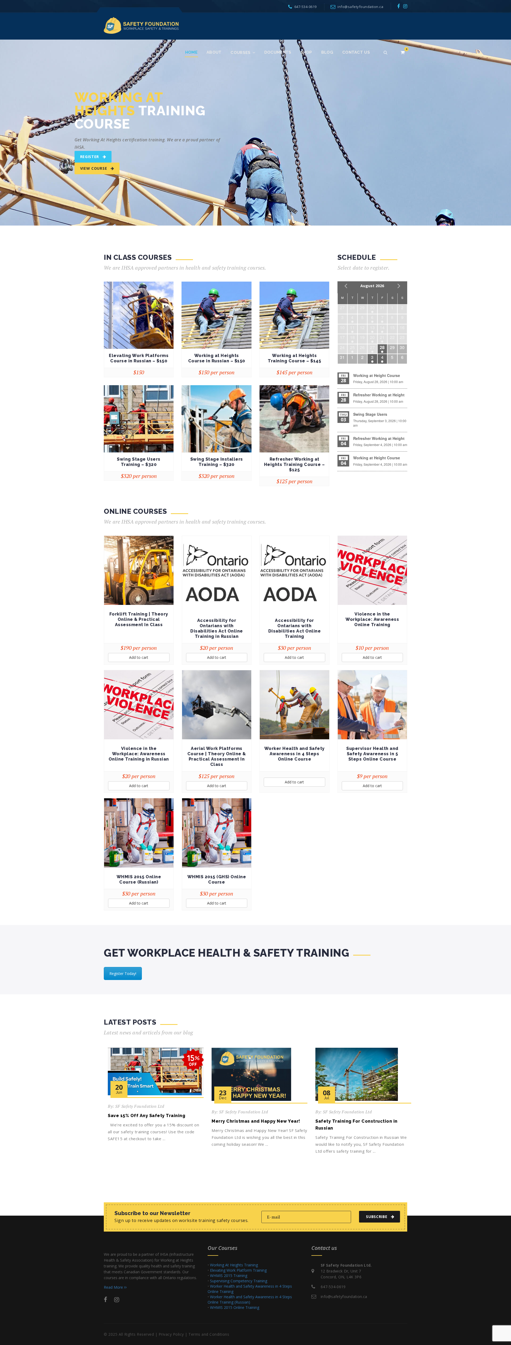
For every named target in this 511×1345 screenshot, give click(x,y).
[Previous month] (346, 286)
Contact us (356, 52)
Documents (277, 52)
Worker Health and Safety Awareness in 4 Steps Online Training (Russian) (250, 1299)
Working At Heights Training (234, 1264)
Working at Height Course (376, 375)
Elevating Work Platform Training (238, 1270)
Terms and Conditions (208, 1334)
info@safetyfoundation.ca (360, 6)
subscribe (376, 1216)
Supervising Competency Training (238, 1280)
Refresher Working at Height (379, 394)
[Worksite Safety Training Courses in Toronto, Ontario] (141, 24)
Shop (306, 52)
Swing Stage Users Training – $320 (138, 462)
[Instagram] (405, 6)
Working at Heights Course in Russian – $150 (216, 358)
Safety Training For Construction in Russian (356, 1125)
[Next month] (399, 286)
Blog (327, 52)
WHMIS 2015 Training (228, 1275)
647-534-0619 (305, 6)
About (214, 52)
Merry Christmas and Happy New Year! (256, 1121)
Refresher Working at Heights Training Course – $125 (294, 464)
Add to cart (138, 657)
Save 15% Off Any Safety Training (146, 1115)
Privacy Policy (171, 1334)
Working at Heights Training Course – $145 (294, 358)
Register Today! (122, 973)
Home (191, 52)
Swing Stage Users (370, 414)
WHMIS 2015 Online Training (234, 1307)
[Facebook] (398, 6)
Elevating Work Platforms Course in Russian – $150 (138, 358)
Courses (240, 52)
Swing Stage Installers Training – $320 (216, 462)
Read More (114, 1287)
